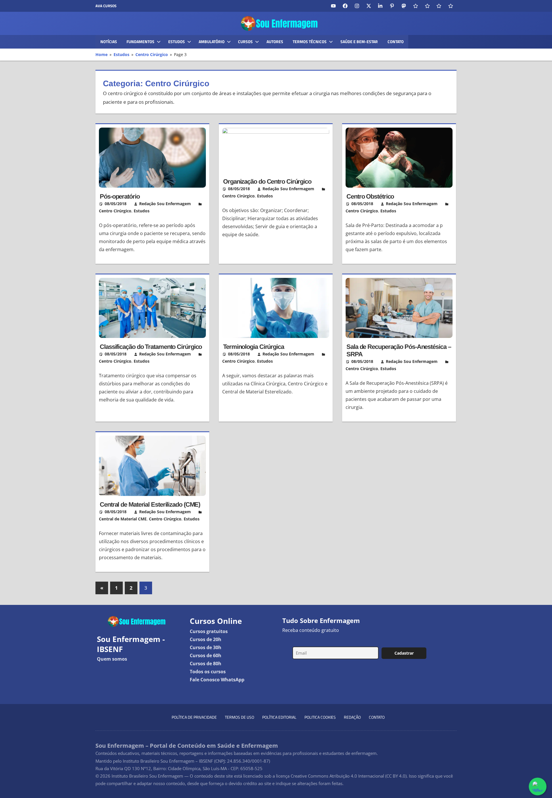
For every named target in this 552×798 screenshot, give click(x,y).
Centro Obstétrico (370, 196)
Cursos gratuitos (209, 631)
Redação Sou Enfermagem (165, 203)
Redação (352, 717)
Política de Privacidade (194, 717)
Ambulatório (212, 42)
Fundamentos (140, 42)
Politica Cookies (320, 717)
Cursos (245, 42)
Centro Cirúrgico (115, 211)
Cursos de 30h (205, 647)
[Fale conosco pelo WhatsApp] (537, 786)
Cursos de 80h (205, 663)
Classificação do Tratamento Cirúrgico (151, 346)
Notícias (108, 42)
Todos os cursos (208, 671)
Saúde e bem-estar (359, 42)
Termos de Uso (239, 717)
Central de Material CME (123, 519)
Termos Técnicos (310, 42)
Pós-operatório (120, 196)
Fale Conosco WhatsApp (217, 679)
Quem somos (112, 659)
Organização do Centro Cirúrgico (267, 181)
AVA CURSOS (105, 6)
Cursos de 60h (205, 655)
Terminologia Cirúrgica (253, 346)
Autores (275, 42)
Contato (396, 42)
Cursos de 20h (205, 639)
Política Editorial (279, 717)
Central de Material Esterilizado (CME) (150, 504)
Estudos (176, 42)
